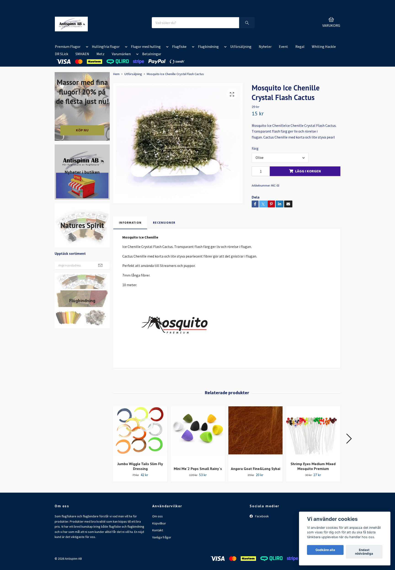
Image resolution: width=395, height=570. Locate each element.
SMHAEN (82, 54)
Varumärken (121, 54)
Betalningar (151, 54)
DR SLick (61, 54)
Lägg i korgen (308, 171)
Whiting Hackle (324, 46)
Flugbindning (208, 46)
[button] (86, 47)
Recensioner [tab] (164, 222)
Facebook (261, 516)
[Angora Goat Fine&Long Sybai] (255, 434)
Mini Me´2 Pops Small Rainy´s (198, 468)
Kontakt (157, 530)
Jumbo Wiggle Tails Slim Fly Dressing (140, 466)
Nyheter (265, 46)
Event (283, 46)
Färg (255, 148)
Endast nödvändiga (364, 552)
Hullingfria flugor (106, 46)
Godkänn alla (325, 550)
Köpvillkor (159, 523)
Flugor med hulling (146, 46)
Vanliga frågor (161, 537)
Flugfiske (179, 46)
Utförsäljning (240, 46)
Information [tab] (130, 222)
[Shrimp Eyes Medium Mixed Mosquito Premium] (313, 432)
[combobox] (280, 158)
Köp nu (82, 130)
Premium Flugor (67, 46)
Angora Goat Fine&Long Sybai (255, 468)
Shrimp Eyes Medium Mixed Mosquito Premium (313, 466)
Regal (299, 46)
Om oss (157, 516)
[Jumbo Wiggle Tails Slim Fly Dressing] (140, 432)
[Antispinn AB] (71, 22)
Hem (116, 74)
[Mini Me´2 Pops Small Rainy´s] (198, 434)
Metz (100, 54)
